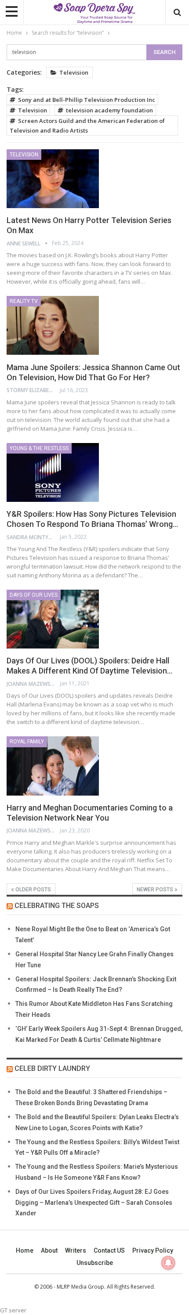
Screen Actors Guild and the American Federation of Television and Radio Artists (87, 125)
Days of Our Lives (34, 595)
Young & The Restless (39, 448)
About (49, 1250)
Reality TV (24, 301)
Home (24, 1250)
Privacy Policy (152, 1250)
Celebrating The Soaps (57, 905)
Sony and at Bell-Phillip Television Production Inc (86, 100)
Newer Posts (155, 889)
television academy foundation (109, 110)
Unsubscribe (94, 1262)
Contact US (109, 1250)
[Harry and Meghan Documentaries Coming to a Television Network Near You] (53, 765)
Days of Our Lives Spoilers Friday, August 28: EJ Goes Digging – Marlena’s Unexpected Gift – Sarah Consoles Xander (93, 1202)
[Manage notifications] (168, 1263)
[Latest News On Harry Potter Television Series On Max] (53, 178)
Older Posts (32, 889)
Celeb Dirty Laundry (52, 1068)
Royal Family (27, 742)
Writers (75, 1250)
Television (73, 72)
